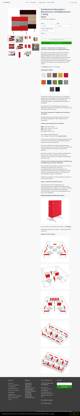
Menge (43, 33)
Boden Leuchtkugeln (13, 397)
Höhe (58, 23)
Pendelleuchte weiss (30, 397)
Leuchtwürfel (28, 394)
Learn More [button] (52, 413)
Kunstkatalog (11, 392)
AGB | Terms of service (13, 390)
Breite (42, 23)
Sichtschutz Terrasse (30, 387)
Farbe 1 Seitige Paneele (47, 28)
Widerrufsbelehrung (13, 388)
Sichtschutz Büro (29, 389)
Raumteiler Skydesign (30, 391)
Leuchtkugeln (28, 392)
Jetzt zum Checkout (56, 43)
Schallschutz (28, 386)
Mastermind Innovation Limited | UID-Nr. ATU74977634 (50, 411)
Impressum (11, 383)
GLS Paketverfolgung (46, 403)
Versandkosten (51, 19)
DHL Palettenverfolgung (47, 400)
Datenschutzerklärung (13, 385)
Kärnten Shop (28, 395)
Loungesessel (28, 383)
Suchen (10, 399)
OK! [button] (74, 413)
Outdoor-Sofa (28, 384)
